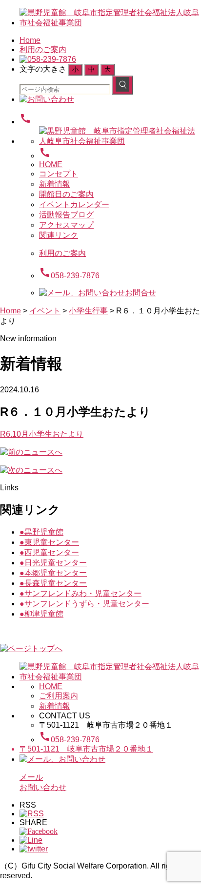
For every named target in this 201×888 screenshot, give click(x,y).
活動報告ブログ (66, 215)
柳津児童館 (41, 614)
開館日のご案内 (66, 194)
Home (30, 40)
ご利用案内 (58, 696)
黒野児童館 (41, 532)
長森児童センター (53, 583)
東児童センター (49, 542)
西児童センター (49, 552)
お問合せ (140, 293)
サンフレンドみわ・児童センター (80, 593)
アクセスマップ (66, 225)
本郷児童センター (53, 573)
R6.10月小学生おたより (41, 434)
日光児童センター (53, 563)
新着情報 (54, 184)
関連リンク (58, 235)
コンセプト (58, 174)
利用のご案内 (43, 49)
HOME (50, 164)
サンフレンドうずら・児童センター (84, 603)
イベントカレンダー (74, 204)
